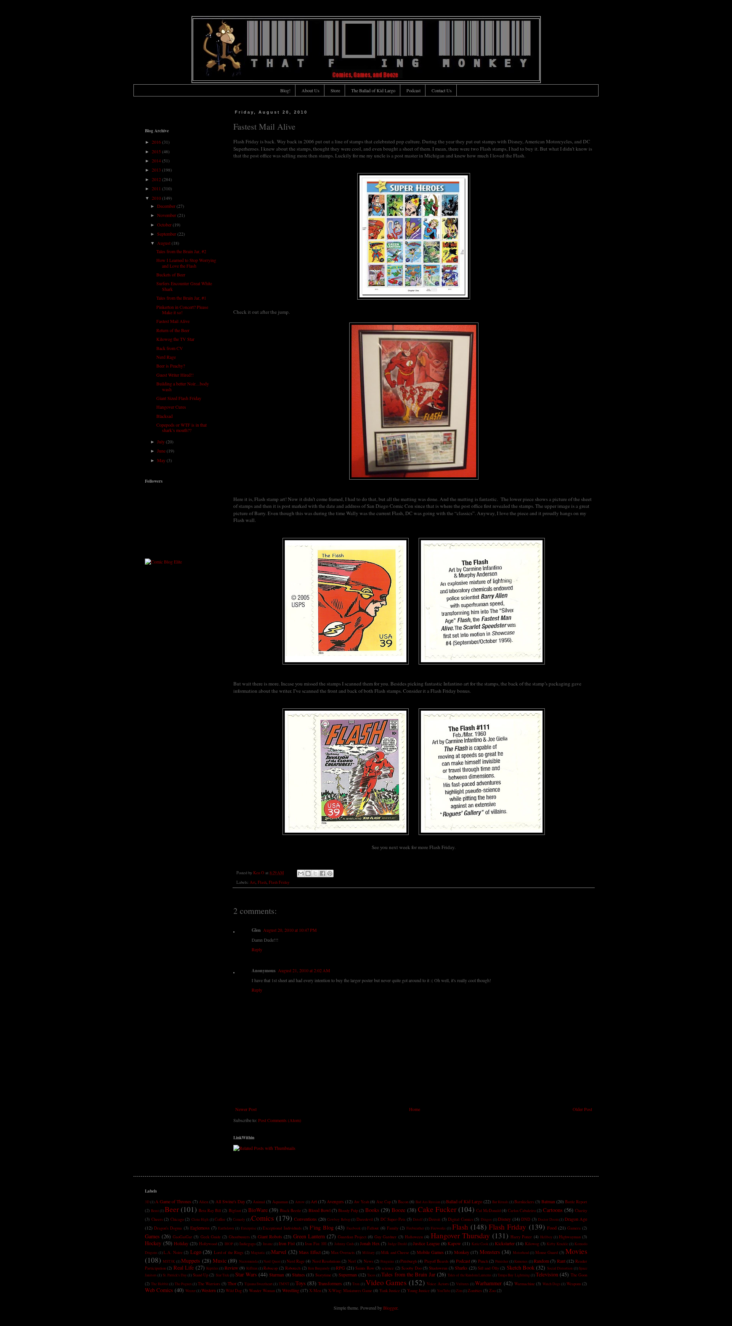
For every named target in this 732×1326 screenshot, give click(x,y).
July (161, 441)
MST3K (169, 1261)
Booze (398, 1210)
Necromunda (248, 1261)
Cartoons (553, 1210)
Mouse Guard (546, 1252)
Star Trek (222, 1275)
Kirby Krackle (557, 1243)
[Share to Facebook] (322, 873)
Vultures (462, 1283)
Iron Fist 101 (315, 1243)
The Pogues (183, 1283)
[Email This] (301, 873)
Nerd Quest (271, 1261)
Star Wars (246, 1274)
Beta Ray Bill (210, 1210)
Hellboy (546, 1236)
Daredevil (364, 1219)
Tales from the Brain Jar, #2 (181, 251)
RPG (340, 1268)
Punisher (501, 1261)
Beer (172, 1209)
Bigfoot (235, 1210)
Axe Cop (383, 1201)
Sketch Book (521, 1267)
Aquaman (280, 1201)
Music (219, 1260)
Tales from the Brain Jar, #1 (181, 298)
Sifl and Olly (488, 1268)
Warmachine (524, 1283)
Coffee (220, 1219)
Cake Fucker (437, 1209)
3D (147, 1201)
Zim (459, 1290)
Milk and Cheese (395, 1252)
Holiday (181, 1243)
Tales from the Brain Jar (408, 1274)
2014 (157, 160)
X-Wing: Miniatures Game (350, 1290)
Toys (300, 1283)
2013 (157, 170)
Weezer (190, 1290)
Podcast (413, 90)
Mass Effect (310, 1252)
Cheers (157, 1219)
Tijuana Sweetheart (258, 1283)
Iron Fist (287, 1243)
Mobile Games (430, 1252)
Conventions (305, 1219)
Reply (257, 949)
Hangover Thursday (460, 1235)
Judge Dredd (397, 1243)
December (167, 206)
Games (152, 1236)
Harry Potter (521, 1236)
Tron (356, 1283)
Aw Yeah (361, 1201)
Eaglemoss (200, 1228)
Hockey (153, 1243)
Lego (195, 1251)
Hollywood (208, 1243)
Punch (483, 1261)
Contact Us (442, 90)
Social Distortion (560, 1268)
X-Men (315, 1290)
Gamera (574, 1228)
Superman (348, 1274)
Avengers (335, 1201)
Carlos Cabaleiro (522, 1210)
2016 (157, 142)
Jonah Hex (370, 1243)
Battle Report (576, 1201)
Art (252, 882)
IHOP (229, 1243)
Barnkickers (524, 1201)
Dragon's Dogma (168, 1228)
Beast (155, 1210)
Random (541, 1261)
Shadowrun (438, 1268)
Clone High (200, 1219)
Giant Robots (270, 1236)
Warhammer (488, 1283)
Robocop (270, 1268)
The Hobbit (159, 1283)
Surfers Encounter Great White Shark (184, 286)
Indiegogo (247, 1243)
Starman (276, 1274)
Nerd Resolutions (326, 1261)
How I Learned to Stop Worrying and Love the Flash (186, 262)
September (167, 234)
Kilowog (532, 1243)
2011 (157, 188)
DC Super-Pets (393, 1219)
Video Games (386, 1282)
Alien (203, 1201)
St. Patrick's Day (175, 1275)
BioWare (258, 1210)
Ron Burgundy (319, 1268)
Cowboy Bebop (338, 1219)
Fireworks (438, 1228)
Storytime (323, 1275)
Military (368, 1252)
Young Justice (418, 1290)
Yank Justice (389, 1290)
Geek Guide (211, 1236)
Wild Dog (234, 1290)
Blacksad (164, 416)
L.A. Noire (173, 1252)
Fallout (373, 1228)
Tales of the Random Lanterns (469, 1275)
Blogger (390, 1308)
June (162, 451)
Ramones (521, 1261)
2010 (157, 198)
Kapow (454, 1243)
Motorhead (521, 1252)
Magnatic (258, 1252)
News (368, 1261)
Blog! (285, 90)
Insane (268, 1243)
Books (372, 1210)
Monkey (461, 1252)
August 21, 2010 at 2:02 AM (304, 970)
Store (335, 90)
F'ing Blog (321, 1227)
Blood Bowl (319, 1210)
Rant (561, 1261)
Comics (262, 1218)
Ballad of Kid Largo (464, 1201)
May (162, 460)
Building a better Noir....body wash (182, 386)
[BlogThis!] (308, 873)
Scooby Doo (411, 1268)
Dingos (486, 1219)
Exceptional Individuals (282, 1228)
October (165, 225)
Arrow (300, 1201)
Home (414, 1109)
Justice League (426, 1243)
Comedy (239, 1219)
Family (392, 1228)
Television (547, 1274)
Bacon (403, 1201)
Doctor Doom (548, 1219)
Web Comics (159, 1290)
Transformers (330, 1283)
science (388, 1268)
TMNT (284, 1283)
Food (552, 1228)
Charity (581, 1210)
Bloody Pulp (348, 1210)
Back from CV (169, 348)
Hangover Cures (171, 407)
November (167, 215)
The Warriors (209, 1283)
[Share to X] (315, 873)
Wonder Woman (262, 1290)
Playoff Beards (436, 1261)
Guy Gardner (385, 1236)
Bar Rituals (500, 1201)
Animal (259, 1201)
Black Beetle (290, 1210)
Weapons (574, 1283)
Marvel (278, 1251)
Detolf (417, 1219)
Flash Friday (279, 882)
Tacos (371, 1275)
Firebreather (415, 1228)
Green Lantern (309, 1236)
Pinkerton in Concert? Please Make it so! (182, 309)
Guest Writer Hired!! (175, 375)
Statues (298, 1274)
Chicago (177, 1219)
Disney (504, 1219)
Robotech (292, 1268)
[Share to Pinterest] (330, 873)
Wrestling (290, 1290)
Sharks (461, 1268)
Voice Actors (437, 1283)
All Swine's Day (230, 1201)
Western (208, 1290)
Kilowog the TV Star (175, 339)
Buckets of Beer (170, 274)
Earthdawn (226, 1228)
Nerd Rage (166, 357)
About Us (310, 90)
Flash (262, 882)
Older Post (582, 1109)
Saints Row (364, 1268)
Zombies (475, 1290)
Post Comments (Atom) (279, 1120)
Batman (548, 1201)
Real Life (183, 1267)
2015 (157, 151)
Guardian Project (352, 1236)
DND (525, 1219)
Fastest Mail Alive (172, 321)
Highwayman (570, 1236)
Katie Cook (480, 1243)
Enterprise (248, 1228)
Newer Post (246, 1109)
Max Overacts (343, 1252)
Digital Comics (460, 1219)
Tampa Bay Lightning (514, 1275)
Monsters (490, 1251)
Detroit (434, 1219)
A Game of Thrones (173, 1201)
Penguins (387, 1261)
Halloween (414, 1236)
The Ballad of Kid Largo (373, 90)
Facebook (354, 1228)
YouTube (443, 1290)
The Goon (579, 1275)
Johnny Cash (344, 1243)
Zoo (492, 1290)
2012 (157, 179)
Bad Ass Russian (428, 1201)
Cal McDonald (488, 1210)
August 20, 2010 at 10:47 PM (290, 930)
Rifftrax (252, 1268)
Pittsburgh (408, 1261)
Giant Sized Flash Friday (178, 398)
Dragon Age (576, 1219)
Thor (232, 1283)
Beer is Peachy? (170, 366)
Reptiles (212, 1268)
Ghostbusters (239, 1236)
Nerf (352, 1261)
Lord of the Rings (229, 1252)
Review (231, 1268)
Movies (576, 1251)
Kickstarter (505, 1243)
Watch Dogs (551, 1283)
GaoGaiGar (182, 1236)
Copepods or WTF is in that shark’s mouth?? (181, 427)
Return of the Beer (172, 330)
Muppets (190, 1260)
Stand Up (200, 1275)
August (164, 243)
